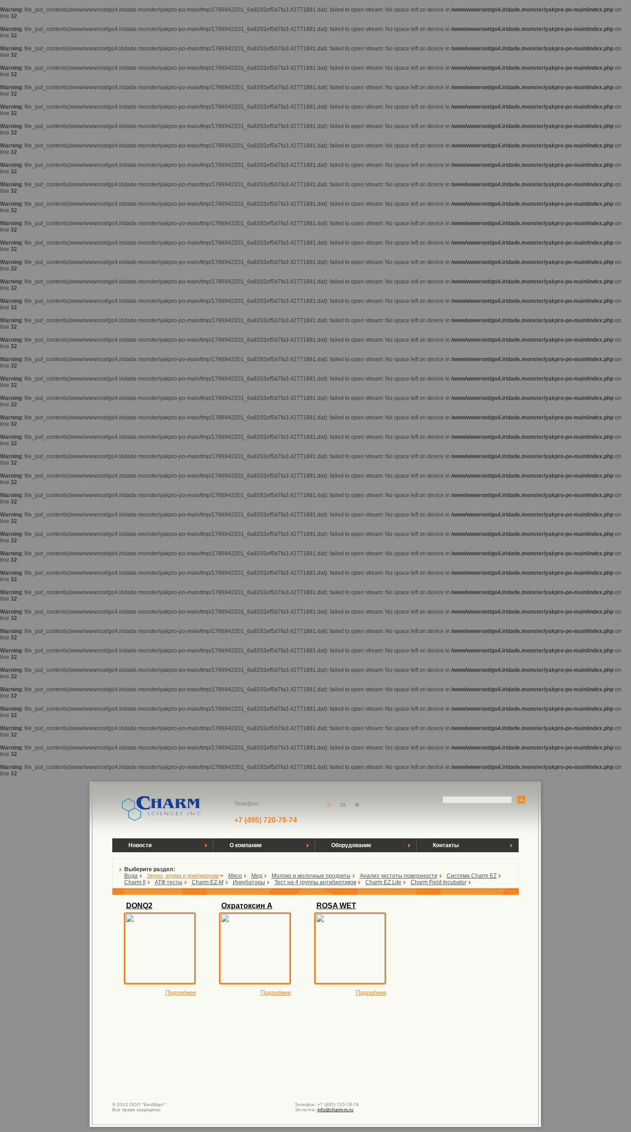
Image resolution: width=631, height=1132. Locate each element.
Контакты (446, 845)
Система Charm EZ (472, 876)
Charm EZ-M (208, 882)
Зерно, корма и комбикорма (183, 876)
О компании (245, 845)
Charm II (135, 882)
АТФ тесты (168, 882)
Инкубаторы (249, 882)
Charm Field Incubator (439, 882)
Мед (256, 876)
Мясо (235, 876)
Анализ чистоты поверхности (398, 876)
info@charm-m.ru (335, 1109)
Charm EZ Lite (383, 882)
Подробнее (180, 992)
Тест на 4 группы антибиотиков (315, 882)
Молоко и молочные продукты (311, 876)
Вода (131, 876)
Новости (140, 845)
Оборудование (351, 845)
